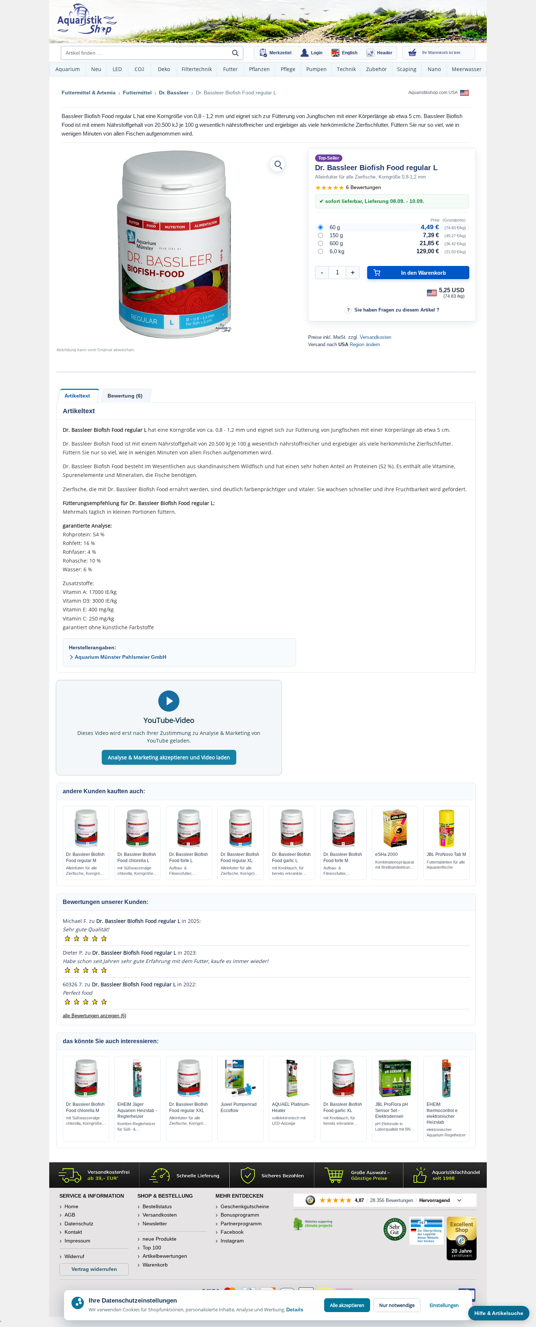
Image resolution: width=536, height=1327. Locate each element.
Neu (96, 69)
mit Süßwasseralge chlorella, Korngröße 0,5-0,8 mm (84, 1121)
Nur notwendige (397, 1305)
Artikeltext (77, 396)
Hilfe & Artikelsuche (498, 1313)
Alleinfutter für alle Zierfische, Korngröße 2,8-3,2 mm (188, 1121)
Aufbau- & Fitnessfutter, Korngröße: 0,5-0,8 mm (340, 871)
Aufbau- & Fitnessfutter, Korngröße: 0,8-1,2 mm (186, 871)
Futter (230, 69)
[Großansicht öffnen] (277, 164)
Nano (434, 69)
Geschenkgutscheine (245, 1206)
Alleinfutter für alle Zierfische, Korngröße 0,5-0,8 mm (85, 871)
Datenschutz (79, 1223)
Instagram (232, 1241)
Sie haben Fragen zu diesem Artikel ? (396, 310)
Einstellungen (444, 1305)
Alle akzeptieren (347, 1305)
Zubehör (376, 69)
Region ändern (365, 344)
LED (117, 69)
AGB (70, 1215)
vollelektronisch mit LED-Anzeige (289, 1121)
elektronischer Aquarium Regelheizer (446, 1132)
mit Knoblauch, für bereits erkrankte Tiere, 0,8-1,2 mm (288, 871)
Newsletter (155, 1223)
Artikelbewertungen (165, 1256)
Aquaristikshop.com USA (433, 92)
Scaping (406, 69)
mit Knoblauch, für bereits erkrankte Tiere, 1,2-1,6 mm (339, 1121)
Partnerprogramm (241, 1223)
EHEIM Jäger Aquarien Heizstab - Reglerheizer (137, 1110)
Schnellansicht (86, 845)
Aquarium (67, 69)
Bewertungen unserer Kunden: (105, 902)
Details (294, 1309)
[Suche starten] (235, 53)
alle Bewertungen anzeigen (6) (94, 1015)
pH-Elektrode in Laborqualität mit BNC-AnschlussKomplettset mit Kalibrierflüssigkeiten (395, 1127)
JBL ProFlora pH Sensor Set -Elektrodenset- (391, 1110)
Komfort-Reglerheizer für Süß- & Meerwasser (136, 1127)
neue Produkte (159, 1239)
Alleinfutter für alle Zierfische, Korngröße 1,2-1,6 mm (240, 871)
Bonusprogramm (240, 1215)
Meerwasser (467, 69)
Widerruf (74, 1256)
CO (139, 69)
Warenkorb (155, 1265)
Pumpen (316, 69)
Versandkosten (375, 337)
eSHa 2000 (386, 854)
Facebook (232, 1232)
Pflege (288, 69)
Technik (346, 69)
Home (71, 1206)
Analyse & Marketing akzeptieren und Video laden (169, 757)
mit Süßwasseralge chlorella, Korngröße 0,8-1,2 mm (135, 871)
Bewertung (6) (125, 396)
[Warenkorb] (412, 52)
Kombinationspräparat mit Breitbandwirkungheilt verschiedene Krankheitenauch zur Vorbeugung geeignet (394, 865)
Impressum (77, 1241)
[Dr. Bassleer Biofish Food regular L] (174, 244)
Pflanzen (259, 69)
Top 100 (152, 1247)
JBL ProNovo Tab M (446, 854)
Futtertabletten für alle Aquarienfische (446, 865)
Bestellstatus (157, 1206)
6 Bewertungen (363, 187)
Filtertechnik (197, 69)
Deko (164, 69)
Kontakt (73, 1232)
